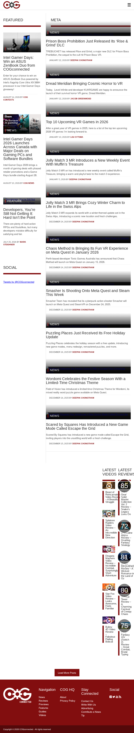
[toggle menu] (129, 4)
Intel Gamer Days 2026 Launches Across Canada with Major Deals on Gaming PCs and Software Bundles (20, 149)
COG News (28, 183)
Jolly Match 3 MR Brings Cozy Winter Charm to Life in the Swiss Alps (85, 204)
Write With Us (88, 704)
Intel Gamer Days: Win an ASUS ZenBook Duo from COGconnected (19, 63)
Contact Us (87, 701)
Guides (42, 711)
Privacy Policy (67, 700)
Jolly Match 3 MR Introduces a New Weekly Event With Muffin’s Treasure (88, 162)
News (42, 697)
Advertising (87, 708)
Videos (42, 715)
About (63, 697)
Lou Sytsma (76, 137)
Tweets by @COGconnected (18, 281)
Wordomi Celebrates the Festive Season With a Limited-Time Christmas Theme (86, 381)
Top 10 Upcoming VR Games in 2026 (77, 122)
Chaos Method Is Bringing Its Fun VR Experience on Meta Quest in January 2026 (87, 250)
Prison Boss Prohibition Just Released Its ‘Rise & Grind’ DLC (87, 43)
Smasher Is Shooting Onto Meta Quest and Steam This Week (88, 293)
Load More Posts (67, 672)
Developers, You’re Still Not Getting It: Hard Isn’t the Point (19, 214)
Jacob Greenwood (80, 99)
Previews (44, 704)
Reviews (43, 700)
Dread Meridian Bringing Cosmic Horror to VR (84, 83)
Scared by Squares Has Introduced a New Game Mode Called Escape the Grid (87, 426)
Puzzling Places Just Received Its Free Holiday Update (85, 335)
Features (43, 707)
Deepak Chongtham (81, 60)
